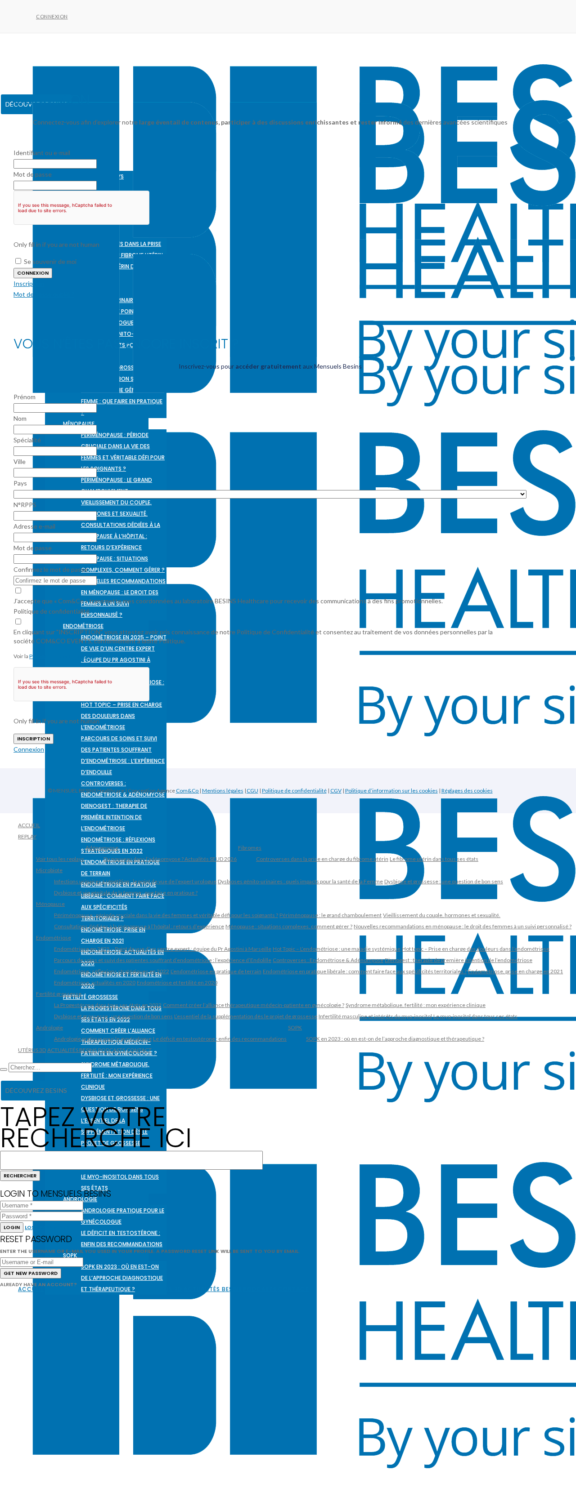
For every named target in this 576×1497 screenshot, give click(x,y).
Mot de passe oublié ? (44, 294)
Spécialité (27, 440)
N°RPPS (25, 504)
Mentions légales (222, 790)
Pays (20, 483)
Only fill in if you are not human (56, 244)
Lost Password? (48, 1227)
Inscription (29, 283)
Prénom (25, 397)
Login (12, 1227)
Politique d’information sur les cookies (391, 790)
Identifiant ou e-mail (42, 152)
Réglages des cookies (467, 790)
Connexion (52, 16)
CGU (252, 790)
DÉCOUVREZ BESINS (36, 1090)
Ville (20, 461)
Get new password (31, 1273)
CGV (336, 790)
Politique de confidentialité (52, 611)
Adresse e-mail (34, 526)
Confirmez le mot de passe (51, 569)
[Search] (3, 1069)
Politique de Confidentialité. (62, 656)
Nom (20, 418)
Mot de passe (33, 174)
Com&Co (187, 790)
